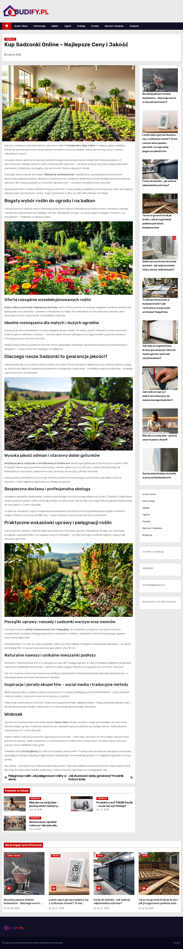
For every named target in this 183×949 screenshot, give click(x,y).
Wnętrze (134, 26)
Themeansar (57, 942)
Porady (95, 26)
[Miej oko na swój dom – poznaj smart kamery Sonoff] (160, 421)
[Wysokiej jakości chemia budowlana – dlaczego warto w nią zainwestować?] (160, 80)
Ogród (67, 26)
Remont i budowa (114, 26)
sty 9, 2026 (35, 829)
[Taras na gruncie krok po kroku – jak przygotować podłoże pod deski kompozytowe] (160, 203)
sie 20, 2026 (13, 908)
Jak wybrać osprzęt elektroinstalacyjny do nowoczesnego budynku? (157, 396)
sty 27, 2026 (102, 809)
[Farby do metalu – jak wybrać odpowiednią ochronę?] (160, 169)
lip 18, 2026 (148, 908)
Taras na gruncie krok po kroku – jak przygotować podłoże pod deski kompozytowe (159, 903)
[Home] (6, 26)
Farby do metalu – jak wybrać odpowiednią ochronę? (112, 901)
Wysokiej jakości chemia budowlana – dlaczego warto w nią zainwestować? (159, 98)
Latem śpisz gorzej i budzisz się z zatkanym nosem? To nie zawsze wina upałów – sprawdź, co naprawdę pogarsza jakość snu (159, 143)
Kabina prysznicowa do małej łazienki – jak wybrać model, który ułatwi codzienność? (159, 265)
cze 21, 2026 (35, 809)
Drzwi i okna (21, 26)
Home (177, 942)
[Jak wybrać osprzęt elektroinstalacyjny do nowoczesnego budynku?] (160, 378)
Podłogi (81, 26)
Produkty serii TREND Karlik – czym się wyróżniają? (114, 804)
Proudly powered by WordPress (17, 942)
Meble (55, 26)
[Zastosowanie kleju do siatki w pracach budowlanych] (160, 460)
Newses (44, 942)
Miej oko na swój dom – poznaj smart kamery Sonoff (43, 806)
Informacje (39, 26)
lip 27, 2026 (58, 908)
